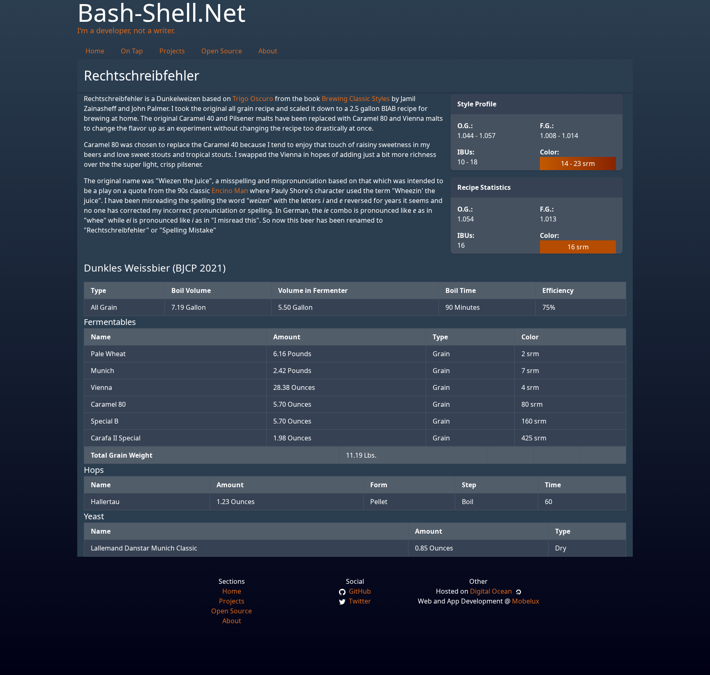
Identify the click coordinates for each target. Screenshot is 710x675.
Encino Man (230, 190)
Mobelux (525, 601)
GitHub (359, 591)
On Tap (132, 50)
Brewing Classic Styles (356, 98)
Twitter (359, 601)
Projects (172, 50)
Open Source (221, 50)
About (267, 50)
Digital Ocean (492, 591)
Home (94, 50)
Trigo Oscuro (253, 98)
